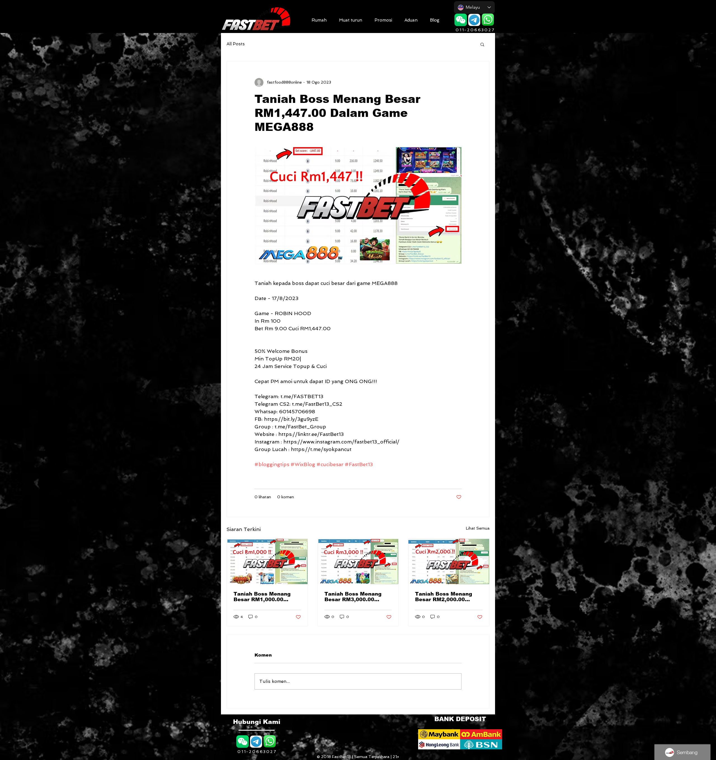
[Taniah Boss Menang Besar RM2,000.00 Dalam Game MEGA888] (448, 561)
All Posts (236, 43)
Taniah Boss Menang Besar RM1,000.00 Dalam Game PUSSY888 (266, 596)
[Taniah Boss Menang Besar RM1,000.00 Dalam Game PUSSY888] (267, 561)
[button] (350, 19)
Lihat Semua (477, 528)
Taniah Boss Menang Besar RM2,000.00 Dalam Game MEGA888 (446, 596)
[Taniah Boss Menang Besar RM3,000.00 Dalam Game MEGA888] (358, 561)
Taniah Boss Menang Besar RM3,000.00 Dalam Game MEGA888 (356, 596)
